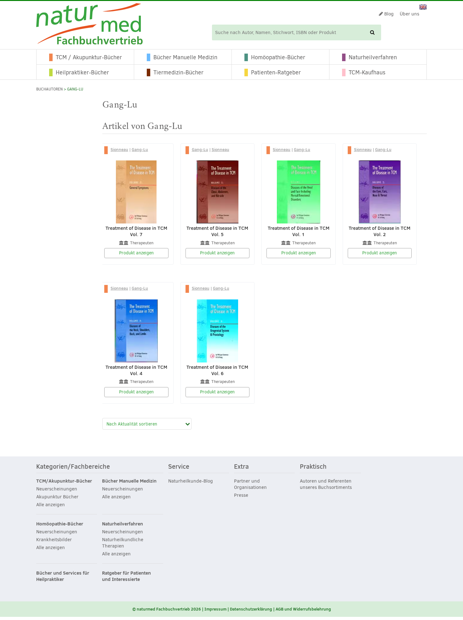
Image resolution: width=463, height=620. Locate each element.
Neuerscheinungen (56, 489)
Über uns (409, 14)
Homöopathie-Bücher (278, 57)
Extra (241, 467)
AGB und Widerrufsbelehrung (303, 609)
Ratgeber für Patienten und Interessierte (126, 576)
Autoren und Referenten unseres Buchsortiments (326, 484)
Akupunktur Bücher (57, 497)
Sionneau (119, 149)
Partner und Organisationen (250, 484)
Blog (388, 14)
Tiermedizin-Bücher (178, 72)
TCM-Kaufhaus (367, 72)
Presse (241, 495)
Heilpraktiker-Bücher (82, 72)
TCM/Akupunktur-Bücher (64, 481)
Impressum (215, 609)
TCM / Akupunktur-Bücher (89, 57)
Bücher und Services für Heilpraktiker (62, 576)
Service (178, 467)
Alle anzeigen (50, 504)
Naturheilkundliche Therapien (122, 542)
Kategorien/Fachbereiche (73, 467)
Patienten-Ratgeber (276, 72)
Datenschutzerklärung (251, 609)
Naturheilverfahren (373, 57)
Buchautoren (49, 89)
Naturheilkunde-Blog (190, 481)
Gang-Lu (140, 149)
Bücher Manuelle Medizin (185, 57)
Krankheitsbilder (54, 539)
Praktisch (313, 467)
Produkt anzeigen (136, 253)
